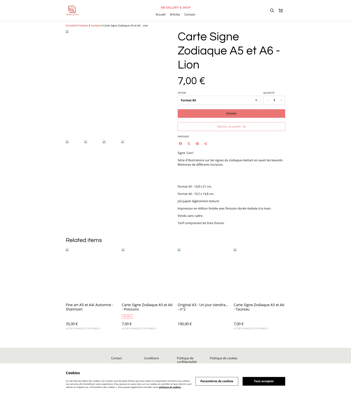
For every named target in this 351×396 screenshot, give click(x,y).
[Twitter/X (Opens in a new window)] (189, 143)
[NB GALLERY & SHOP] (72, 10)
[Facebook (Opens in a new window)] (180, 143)
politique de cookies (170, 387)
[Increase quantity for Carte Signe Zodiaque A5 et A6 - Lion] (281, 100)
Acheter (231, 113)
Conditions (151, 358)
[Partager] (205, 143)
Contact (116, 358)
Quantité (268, 93)
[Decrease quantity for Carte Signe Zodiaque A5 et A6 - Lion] (267, 100)
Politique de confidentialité (187, 360)
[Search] (272, 11)
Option (182, 93)
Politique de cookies (223, 358)
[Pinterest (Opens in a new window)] (197, 143)
